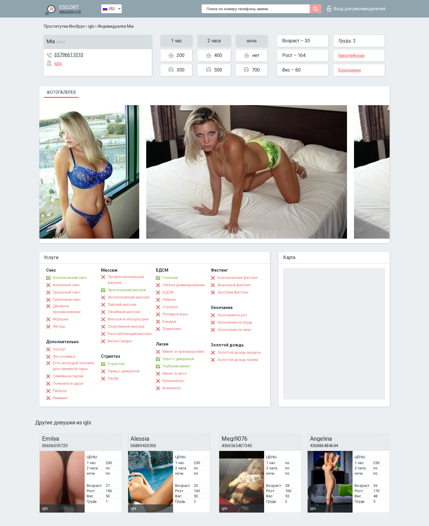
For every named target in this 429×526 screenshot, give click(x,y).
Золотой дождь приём (237, 359)
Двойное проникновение (67, 309)
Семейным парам (68, 376)
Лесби (113, 378)
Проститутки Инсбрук (64, 26)
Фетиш (59, 326)
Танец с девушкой (123, 371)
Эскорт (59, 349)
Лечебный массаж (124, 312)
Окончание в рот (232, 315)
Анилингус (172, 388)
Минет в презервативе (183, 351)
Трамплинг (172, 329)
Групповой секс (67, 299)
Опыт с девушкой (178, 359)
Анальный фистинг (234, 285)
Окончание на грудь (234, 322)
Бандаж (169, 321)
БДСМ (168, 292)
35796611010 (68, 55)
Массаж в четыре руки (128, 319)
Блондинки (350, 70)
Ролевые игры (175, 314)
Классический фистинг (237, 277)
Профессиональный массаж (126, 280)
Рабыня (169, 299)
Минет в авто (175, 373)
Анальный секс (66, 285)
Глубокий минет (176, 366)
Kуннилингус (173, 381)
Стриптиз (116, 364)
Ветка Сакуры (120, 341)
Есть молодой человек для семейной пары (73, 366)
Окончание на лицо (234, 329)
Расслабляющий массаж (129, 333)
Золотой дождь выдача (239, 352)
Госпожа (170, 277)
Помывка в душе (68, 383)
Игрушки (60, 319)
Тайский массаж (122, 304)
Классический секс (70, 277)
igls (91, 26)
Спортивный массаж (126, 326)
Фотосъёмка (64, 356)
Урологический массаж (128, 297)
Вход (359, 8)
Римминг (60, 398)
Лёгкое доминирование (184, 285)
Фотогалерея (61, 92)
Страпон (170, 307)
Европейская (352, 55)
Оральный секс (66, 292)
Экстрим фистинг (233, 292)
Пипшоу (60, 390)
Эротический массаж (127, 290)
